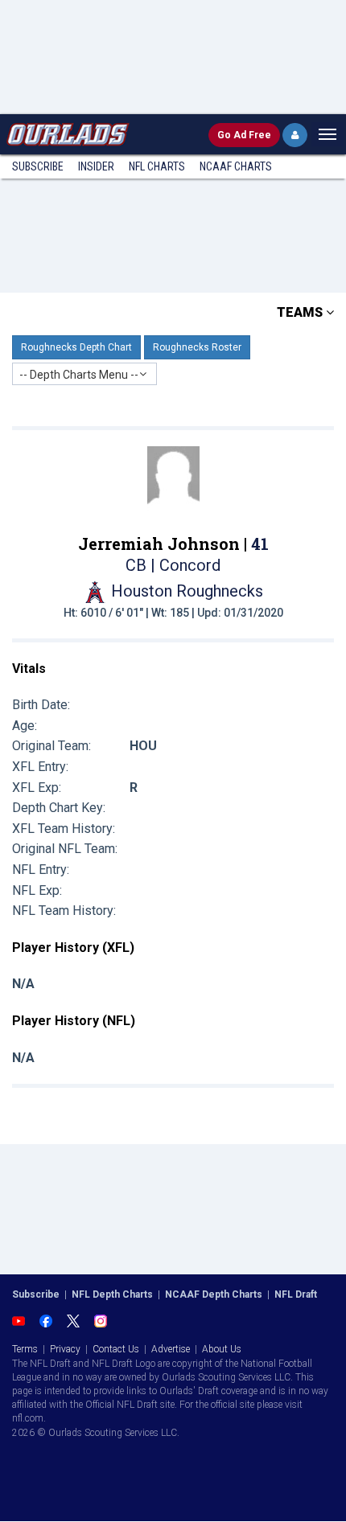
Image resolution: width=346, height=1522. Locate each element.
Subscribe (38, 166)
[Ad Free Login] (294, 135)
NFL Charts (157, 166)
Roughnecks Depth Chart (76, 347)
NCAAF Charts (236, 166)
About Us (221, 1349)
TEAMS (301, 312)
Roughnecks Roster (197, 347)
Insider (96, 166)
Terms (25, 1349)
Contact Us (116, 1349)
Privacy (65, 1349)
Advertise (170, 1349)
